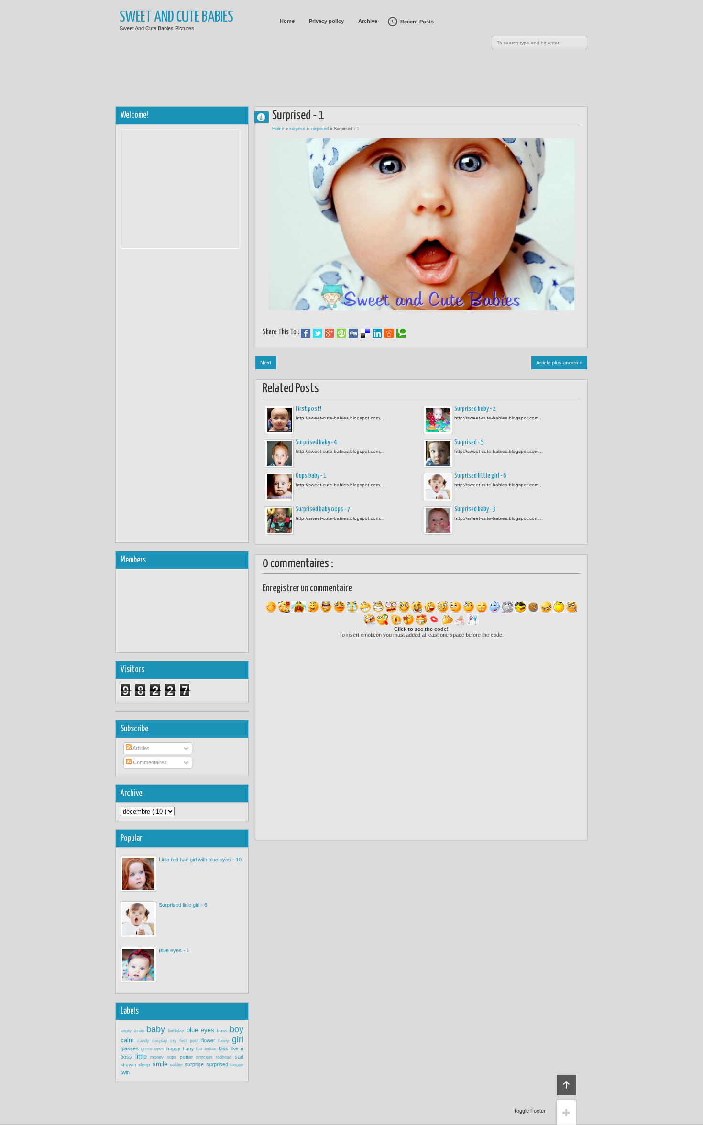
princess (206, 1057)
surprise (298, 128)
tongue (236, 1064)
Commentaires (149, 762)
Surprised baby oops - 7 (323, 509)
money (158, 1057)
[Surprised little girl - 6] (438, 487)
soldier (177, 1064)
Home (287, 21)
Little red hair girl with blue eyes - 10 (200, 859)
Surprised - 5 (468, 442)
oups (173, 1057)
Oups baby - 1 (311, 476)
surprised (320, 128)
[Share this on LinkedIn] (377, 333)
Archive (367, 21)
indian (212, 1049)
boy (236, 1029)
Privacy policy (326, 21)
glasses (131, 1048)
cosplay (161, 1040)
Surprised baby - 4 (316, 442)
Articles (141, 748)
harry (189, 1048)
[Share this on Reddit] (389, 333)
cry (174, 1040)
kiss (225, 1048)
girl (237, 1039)
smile (161, 1064)
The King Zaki (265, 117)
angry (127, 1030)
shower (129, 1064)
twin (125, 1072)
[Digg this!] (353, 333)
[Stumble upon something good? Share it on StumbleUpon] (341, 333)
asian (140, 1030)
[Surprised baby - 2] (438, 420)
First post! (308, 409)
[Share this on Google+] (329, 333)
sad (239, 1056)
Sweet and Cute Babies (176, 17)
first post (190, 1040)
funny (225, 1040)
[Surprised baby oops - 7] (279, 520)
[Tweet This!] (317, 333)
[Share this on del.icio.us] (365, 333)
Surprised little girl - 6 (480, 476)
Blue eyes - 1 (174, 950)
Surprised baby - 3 (474, 509)
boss (223, 1030)
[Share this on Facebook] (305, 333)
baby (157, 1029)
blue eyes (202, 1030)
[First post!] (279, 420)
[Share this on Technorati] (401, 333)
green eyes (153, 1049)
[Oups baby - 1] (279, 487)
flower (209, 1040)
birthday (177, 1030)
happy (174, 1048)
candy (144, 1040)
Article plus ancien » (559, 362)
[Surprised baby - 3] (438, 520)
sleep (145, 1064)
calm (129, 1040)
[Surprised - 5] (438, 453)
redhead (225, 1057)
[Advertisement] (351, 74)
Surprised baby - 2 (474, 409)
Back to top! (566, 1085)
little (143, 1056)
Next (265, 362)
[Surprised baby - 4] (279, 453)
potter (188, 1056)
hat (200, 1049)
